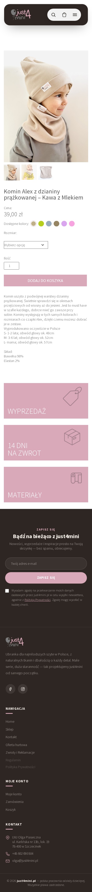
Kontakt (11, 737)
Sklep (10, 729)
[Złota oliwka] (41, 224)
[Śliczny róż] (72, 224)
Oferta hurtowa (16, 745)
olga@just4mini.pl (25, 860)
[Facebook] (10, 689)
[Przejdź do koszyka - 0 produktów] (64, 15)
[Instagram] (23, 689)
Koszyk (11, 809)
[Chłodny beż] (56, 224)
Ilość (7, 258)
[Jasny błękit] (49, 224)
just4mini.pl (26, 881)
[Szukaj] (53, 15)
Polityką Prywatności (38, 600)
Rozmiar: (10, 232)
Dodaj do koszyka (45, 280)
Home (10, 721)
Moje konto (14, 794)
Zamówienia (15, 802)
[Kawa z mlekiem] (33, 224)
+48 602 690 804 (22, 853)
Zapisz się (46, 577)
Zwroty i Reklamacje (20, 752)
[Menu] (75, 15)
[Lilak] (64, 224)
